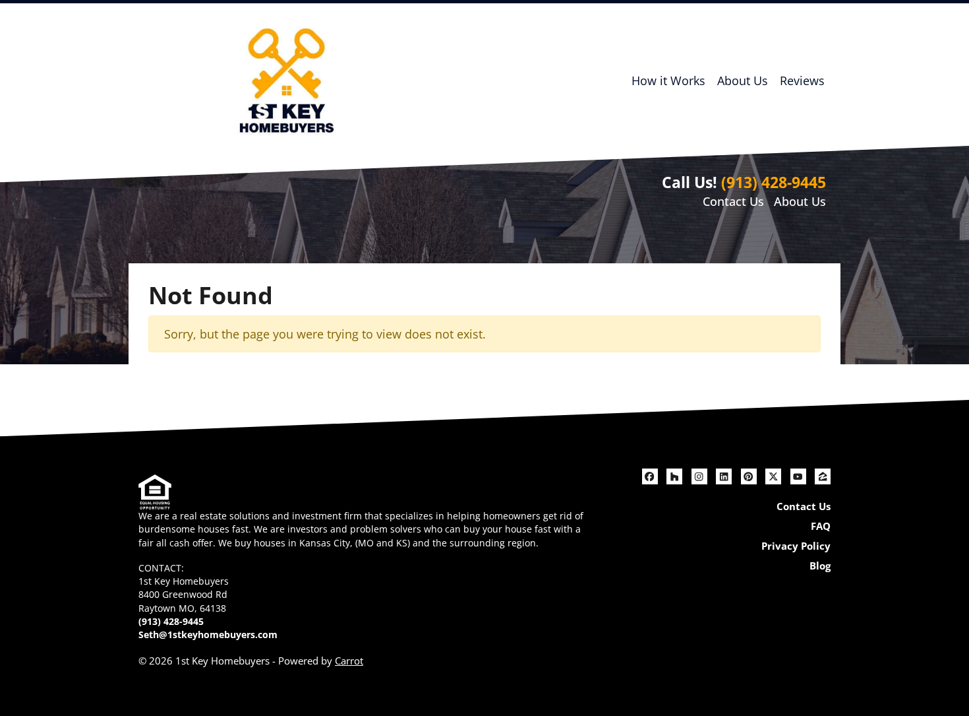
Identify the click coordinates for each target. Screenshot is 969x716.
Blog (820, 565)
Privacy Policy (796, 545)
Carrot (349, 660)
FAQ (821, 526)
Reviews (802, 80)
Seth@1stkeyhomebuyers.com (208, 635)
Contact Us (733, 201)
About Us (742, 80)
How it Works (668, 80)
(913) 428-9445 (773, 182)
